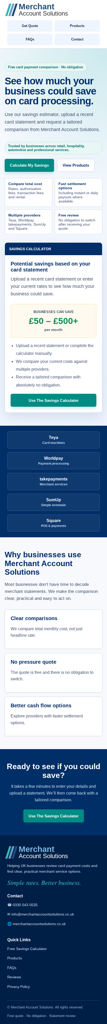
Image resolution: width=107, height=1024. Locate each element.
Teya (53, 440)
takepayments (54, 481)
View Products (76, 165)
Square (53, 523)
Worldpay (53, 460)
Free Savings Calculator (27, 949)
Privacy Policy (18, 987)
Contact (77, 39)
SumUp (53, 502)
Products (77, 26)
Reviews (14, 977)
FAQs (30, 39)
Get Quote (30, 26)
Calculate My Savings (29, 165)
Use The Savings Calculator (54, 400)
